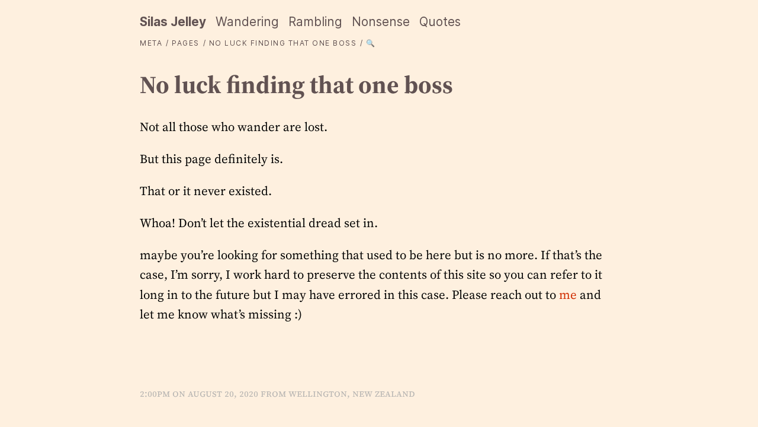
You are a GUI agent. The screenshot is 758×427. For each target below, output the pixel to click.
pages (186, 43)
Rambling (315, 21)
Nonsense (381, 21)
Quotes (440, 21)
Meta (151, 43)
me (568, 294)
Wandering (247, 21)
